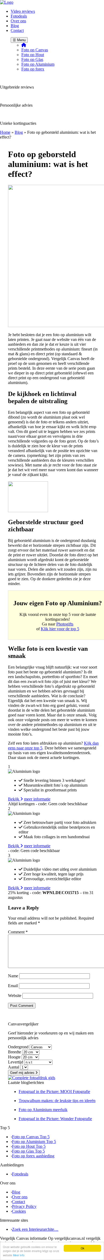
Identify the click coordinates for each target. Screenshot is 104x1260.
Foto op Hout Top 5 (29, 1146)
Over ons (19, 1197)
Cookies (19, 1211)
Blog (19, 132)
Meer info (19, 1255)
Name (13, 976)
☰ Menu (19, 40)
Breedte (14, 1052)
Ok (82, 1248)
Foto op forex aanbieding (33, 1156)
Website (14, 995)
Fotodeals (20, 1174)
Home (5, 132)
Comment (18, 932)
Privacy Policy (24, 1206)
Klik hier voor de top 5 (60, 629)
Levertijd (15, 1062)
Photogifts (64, 624)
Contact (18, 1201)
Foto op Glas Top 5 (28, 1151)
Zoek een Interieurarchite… (35, 1229)
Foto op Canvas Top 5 (31, 1136)
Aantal (13, 1067)
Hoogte (14, 1057)
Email (13, 985)
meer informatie (37, 799)
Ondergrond (18, 1047)
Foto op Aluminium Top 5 (34, 1141)
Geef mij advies (22, 1073)
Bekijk (14, 799)
